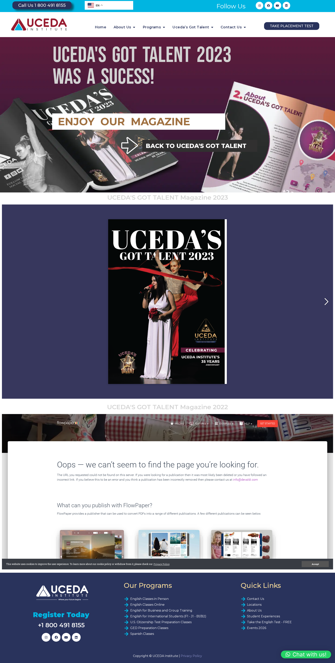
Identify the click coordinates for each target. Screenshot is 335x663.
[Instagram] (259, 5)
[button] (306, 654)
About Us (122, 27)
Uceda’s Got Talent (190, 27)
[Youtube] (277, 5)
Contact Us (231, 27)
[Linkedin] (286, 5)
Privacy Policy (191, 656)
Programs (152, 27)
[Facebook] (268, 5)
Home (100, 27)
